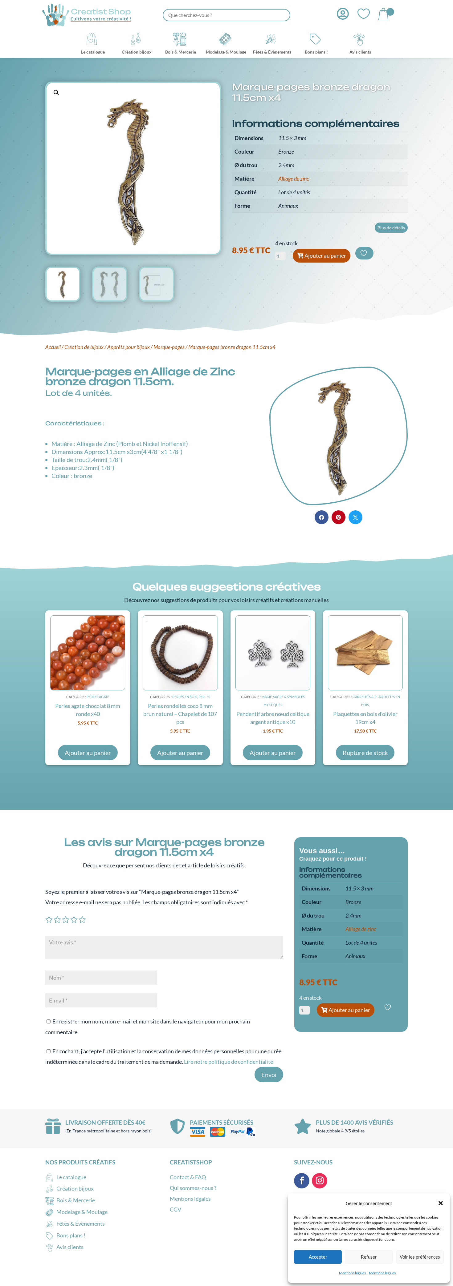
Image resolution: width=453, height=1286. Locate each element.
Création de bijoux (84, 347)
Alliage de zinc (293, 178)
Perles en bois (184, 697)
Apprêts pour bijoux (128, 347)
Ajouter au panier (325, 255)
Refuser (369, 1257)
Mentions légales (352, 1273)
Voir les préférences (420, 1257)
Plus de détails (391, 227)
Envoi (268, 1074)
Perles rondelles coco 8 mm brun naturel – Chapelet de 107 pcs (180, 713)
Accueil (53, 347)
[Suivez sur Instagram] (319, 1180)
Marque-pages (169, 347)
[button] (441, 1203)
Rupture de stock (365, 752)
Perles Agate (98, 697)
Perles (204, 697)
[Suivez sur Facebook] (301, 1180)
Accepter (318, 1257)
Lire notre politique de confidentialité (228, 1061)
